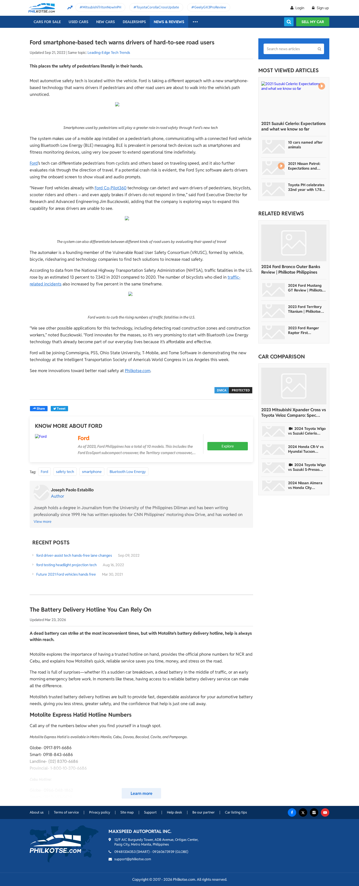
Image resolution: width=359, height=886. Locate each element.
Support (150, 812)
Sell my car (312, 21)
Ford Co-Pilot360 (110, 188)
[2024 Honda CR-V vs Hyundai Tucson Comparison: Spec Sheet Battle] (273, 449)
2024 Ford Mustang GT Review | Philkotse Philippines (306, 288)
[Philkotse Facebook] (292, 812)
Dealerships (134, 21)
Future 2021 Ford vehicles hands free (66, 574)
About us (37, 812)
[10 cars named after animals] (273, 147)
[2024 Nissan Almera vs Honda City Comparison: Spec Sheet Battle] (273, 486)
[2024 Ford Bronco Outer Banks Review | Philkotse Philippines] (293, 243)
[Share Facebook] (39, 408)
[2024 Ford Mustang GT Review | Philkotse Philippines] (273, 290)
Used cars (78, 21)
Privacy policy (99, 812)
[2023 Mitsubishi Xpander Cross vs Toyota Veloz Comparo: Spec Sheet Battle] (293, 386)
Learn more (141, 793)
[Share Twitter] (59, 408)
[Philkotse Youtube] (325, 812)
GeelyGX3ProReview (210, 7)
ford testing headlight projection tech (66, 564)
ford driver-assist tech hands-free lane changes (74, 555)
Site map (127, 812)
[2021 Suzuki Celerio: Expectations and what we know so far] (293, 99)
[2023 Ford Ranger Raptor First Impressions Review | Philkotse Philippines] (273, 332)
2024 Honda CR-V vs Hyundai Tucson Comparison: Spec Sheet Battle (306, 449)
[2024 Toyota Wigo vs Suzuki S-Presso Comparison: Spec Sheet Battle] (273, 467)
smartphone (92, 471)
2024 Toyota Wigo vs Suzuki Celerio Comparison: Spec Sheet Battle (307, 431)
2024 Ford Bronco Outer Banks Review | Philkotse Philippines (290, 269)
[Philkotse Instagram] (314, 812)
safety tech (65, 471)
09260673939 (163, 851)
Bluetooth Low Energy (128, 471)
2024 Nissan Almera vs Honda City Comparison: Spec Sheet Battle (305, 485)
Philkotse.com (137, 370)
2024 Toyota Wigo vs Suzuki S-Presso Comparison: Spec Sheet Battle (307, 467)
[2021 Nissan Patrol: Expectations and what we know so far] (273, 168)
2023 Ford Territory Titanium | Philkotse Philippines (305, 309)
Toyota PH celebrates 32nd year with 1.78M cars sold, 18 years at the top (306, 187)
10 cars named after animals (305, 144)
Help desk (174, 812)
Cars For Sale (47, 21)
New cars (105, 21)
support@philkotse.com (132, 859)
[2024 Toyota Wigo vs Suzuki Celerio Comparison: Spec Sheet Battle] (273, 431)
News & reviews (169, 21)
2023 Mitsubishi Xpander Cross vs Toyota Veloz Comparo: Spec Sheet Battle (293, 412)
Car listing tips (236, 812)
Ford (34, 163)
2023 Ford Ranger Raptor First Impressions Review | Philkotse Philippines (305, 330)
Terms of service (66, 812)
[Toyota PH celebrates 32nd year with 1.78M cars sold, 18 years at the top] (273, 189)
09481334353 (125, 851)
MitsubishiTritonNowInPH (102, 7)
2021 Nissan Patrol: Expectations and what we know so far (306, 166)
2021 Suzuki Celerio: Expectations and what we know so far (293, 126)
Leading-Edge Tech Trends (109, 52)
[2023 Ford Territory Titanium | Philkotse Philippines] (273, 311)
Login (300, 8)
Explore (228, 446)
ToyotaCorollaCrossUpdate (157, 7)
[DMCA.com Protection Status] (233, 390)
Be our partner (203, 812)
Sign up (322, 8)
